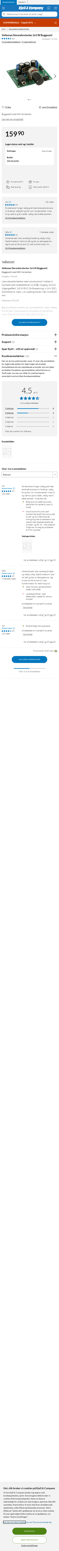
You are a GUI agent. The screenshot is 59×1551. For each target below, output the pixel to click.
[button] (7, 451)
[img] (55, 76)
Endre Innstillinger (29, 1545)
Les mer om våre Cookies (14, 1522)
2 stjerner (9, 422)
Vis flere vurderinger (29, 659)
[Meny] (3, 8)
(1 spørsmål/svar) (29, 42)
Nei (51, 560)
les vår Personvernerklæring (38, 1522)
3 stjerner (9, 417)
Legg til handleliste (49, 107)
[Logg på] (48, 7)
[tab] (9, 2)
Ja (45, 560)
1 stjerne (9, 426)
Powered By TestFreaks (43, 651)
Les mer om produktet (12, 119)
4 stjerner (9, 413)
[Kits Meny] (7, 29)
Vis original (27, 607)
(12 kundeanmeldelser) (11, 42)
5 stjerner (9, 408)
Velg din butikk (13, 161)
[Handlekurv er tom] (55, 7)
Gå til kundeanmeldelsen (15, 218)
